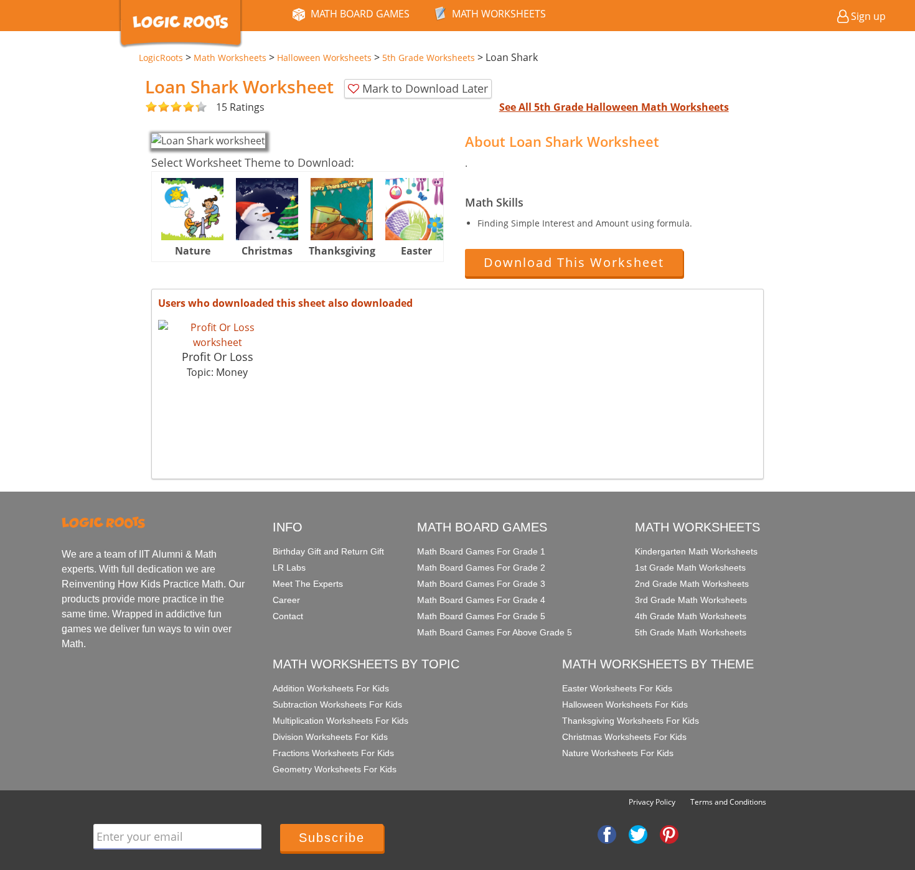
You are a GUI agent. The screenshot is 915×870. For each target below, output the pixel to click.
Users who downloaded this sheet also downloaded (285, 303)
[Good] (157, 107)
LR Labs (289, 568)
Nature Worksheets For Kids (617, 753)
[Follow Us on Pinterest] (669, 833)
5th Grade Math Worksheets (690, 632)
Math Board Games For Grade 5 (481, 616)
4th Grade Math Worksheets (690, 616)
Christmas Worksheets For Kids (624, 737)
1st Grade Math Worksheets (690, 568)
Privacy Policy (652, 802)
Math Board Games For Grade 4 (481, 600)
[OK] (151, 107)
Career (286, 600)
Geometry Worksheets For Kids (334, 769)
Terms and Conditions (728, 802)
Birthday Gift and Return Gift (328, 551)
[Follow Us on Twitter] (638, 833)
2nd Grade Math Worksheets (692, 584)
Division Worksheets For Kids (330, 737)
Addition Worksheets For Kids (331, 688)
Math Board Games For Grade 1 (481, 551)
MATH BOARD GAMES (360, 14)
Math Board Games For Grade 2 (481, 568)
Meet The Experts (308, 584)
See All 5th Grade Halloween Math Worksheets (614, 107)
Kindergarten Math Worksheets (696, 551)
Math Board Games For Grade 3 (481, 584)
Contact (288, 616)
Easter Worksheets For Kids (617, 688)
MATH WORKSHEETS (499, 14)
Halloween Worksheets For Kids (625, 704)
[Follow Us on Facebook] (607, 833)
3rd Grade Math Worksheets (691, 600)
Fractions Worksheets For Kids (333, 753)
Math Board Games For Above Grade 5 (494, 632)
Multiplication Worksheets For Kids (340, 721)
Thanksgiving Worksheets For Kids (630, 721)
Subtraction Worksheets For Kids (337, 704)
